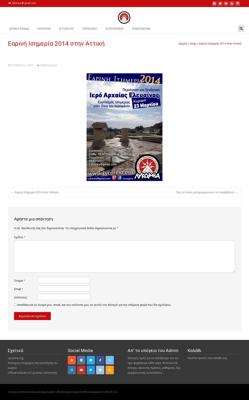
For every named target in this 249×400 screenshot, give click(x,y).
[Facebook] (100, 360)
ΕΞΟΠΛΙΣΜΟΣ (115, 28)
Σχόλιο (19, 237)
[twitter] (220, 4)
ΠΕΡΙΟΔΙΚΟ (89, 28)
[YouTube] (81, 370)
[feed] (232, 4)
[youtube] (226, 4)
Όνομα (19, 280)
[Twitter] (110, 360)
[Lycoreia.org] (124, 15)
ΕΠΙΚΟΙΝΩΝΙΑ (141, 28)
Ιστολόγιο (66, 28)
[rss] (110, 370)
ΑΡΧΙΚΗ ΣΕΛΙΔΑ (19, 28)
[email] (100, 370)
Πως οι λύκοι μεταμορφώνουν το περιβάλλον (207, 192)
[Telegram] (91, 360)
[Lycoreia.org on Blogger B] (72, 360)
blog (193, 43)
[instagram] (237, 4)
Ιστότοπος (20, 297)
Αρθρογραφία (48, 65)
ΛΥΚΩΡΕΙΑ (44, 28)
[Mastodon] (91, 370)
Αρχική (183, 43)
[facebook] (214, 4)
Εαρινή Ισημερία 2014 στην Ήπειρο (35, 192)
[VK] (81, 360)
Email (18, 289)
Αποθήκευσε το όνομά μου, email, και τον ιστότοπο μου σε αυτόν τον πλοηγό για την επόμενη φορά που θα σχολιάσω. (94, 305)
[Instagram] (72, 370)
